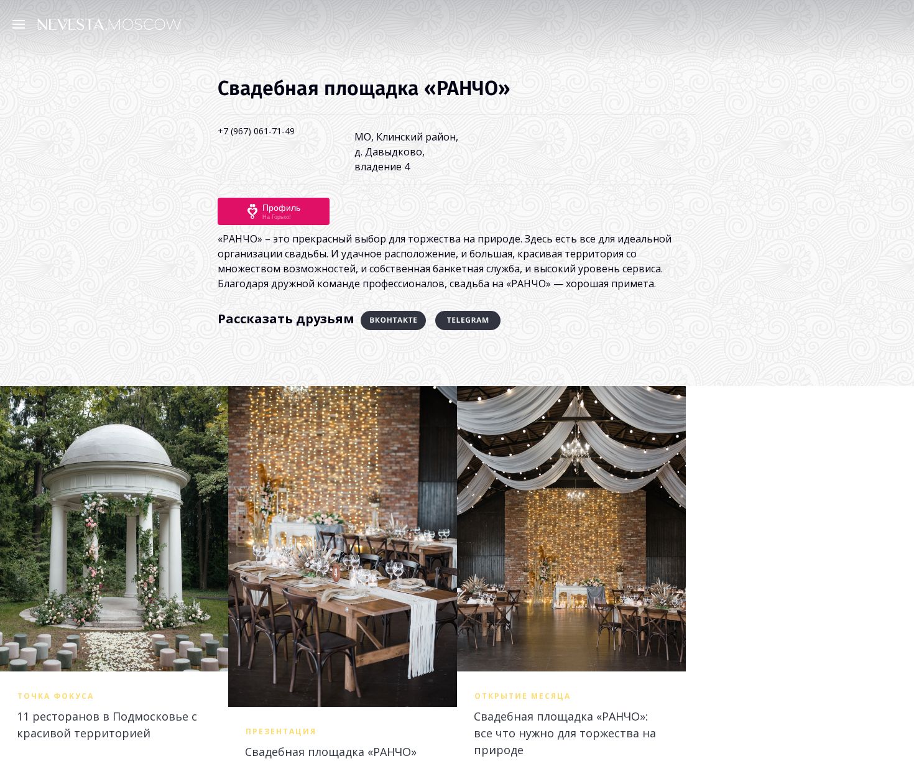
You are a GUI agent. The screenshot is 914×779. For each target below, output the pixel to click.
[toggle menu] (21, 23)
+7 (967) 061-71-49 (256, 131)
